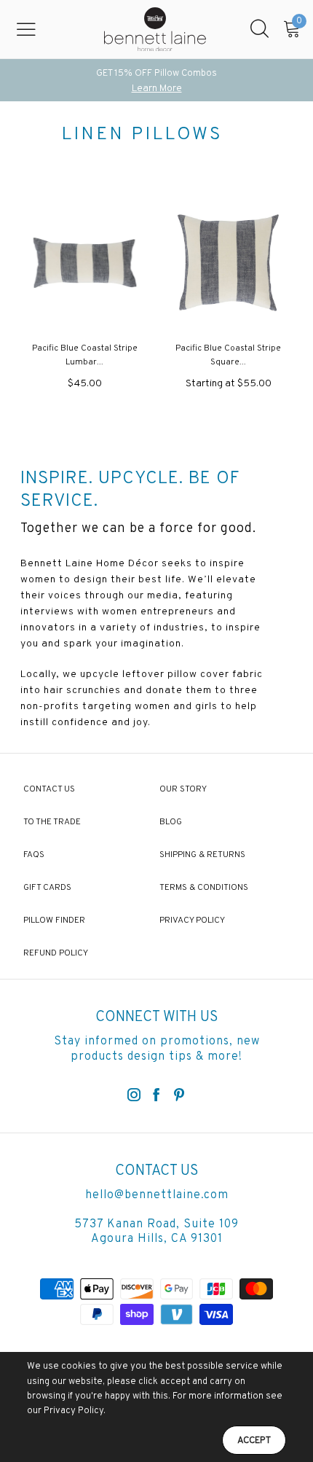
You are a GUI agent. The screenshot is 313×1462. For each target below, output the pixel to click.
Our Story (183, 789)
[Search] (259, 29)
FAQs (33, 855)
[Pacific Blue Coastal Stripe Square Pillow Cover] (228, 262)
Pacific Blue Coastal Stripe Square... (228, 355)
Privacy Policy (192, 920)
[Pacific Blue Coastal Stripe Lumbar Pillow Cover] (84, 262)
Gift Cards (47, 888)
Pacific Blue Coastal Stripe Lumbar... (85, 355)
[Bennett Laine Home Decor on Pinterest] (179, 1096)
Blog (170, 822)
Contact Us (49, 789)
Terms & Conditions (203, 888)
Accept (254, 1441)
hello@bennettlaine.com (157, 1195)
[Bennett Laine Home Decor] (155, 29)
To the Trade (52, 822)
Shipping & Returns (202, 855)
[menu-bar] (35, 29)
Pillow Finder (54, 920)
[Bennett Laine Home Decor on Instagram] (134, 1096)
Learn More (157, 88)
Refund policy (55, 953)
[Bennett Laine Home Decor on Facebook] (156, 1096)
